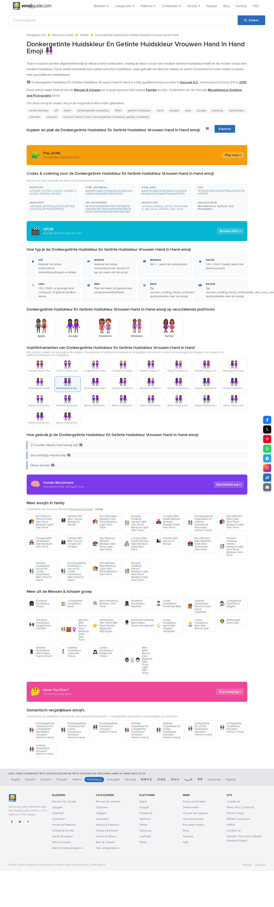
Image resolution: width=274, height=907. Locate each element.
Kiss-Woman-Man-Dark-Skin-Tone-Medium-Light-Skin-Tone (231, 521)
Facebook (145, 813)
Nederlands (94, 779)
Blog (226, 6)
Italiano (77, 779)
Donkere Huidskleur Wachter (134, 603)
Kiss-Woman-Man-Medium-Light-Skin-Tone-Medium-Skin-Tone (104, 568)
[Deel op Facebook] (267, 420)
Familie (84, 35)
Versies (193, 6)
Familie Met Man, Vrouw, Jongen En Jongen (72, 542)
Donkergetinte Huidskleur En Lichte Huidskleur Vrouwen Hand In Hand (73, 730)
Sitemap (247, 865)
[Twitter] (20, 822)
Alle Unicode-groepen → (67, 848)
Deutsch (46, 779)
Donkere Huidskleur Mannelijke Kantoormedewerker (138, 622)
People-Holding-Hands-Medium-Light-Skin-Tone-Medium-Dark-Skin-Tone (136, 571)
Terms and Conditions (240, 807)
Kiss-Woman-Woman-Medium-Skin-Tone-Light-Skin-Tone (104, 543)
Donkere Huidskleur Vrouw (39, 603)
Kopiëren (225, 129)
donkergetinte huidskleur (93, 110)
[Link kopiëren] (267, 478)
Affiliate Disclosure (238, 819)
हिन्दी (200, 779)
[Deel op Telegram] (267, 458)
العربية (188, 779)
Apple (143, 801)
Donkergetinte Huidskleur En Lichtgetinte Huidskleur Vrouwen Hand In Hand (41, 730)
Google (144, 807)
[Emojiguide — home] (32, 6)
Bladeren (101, 6)
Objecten (58, 813)
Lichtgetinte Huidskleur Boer (71, 603)
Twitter (143, 824)
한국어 (175, 779)
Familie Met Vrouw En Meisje (167, 540)
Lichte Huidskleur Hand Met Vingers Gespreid (166, 625)
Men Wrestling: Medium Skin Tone (105, 603)
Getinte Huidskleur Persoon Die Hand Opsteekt (199, 606)
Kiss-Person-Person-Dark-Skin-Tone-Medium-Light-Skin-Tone (41, 521)
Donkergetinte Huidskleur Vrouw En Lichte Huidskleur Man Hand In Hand (73, 571)
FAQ (256, 6)
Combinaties (171, 6)
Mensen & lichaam (63, 35)
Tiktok (143, 842)
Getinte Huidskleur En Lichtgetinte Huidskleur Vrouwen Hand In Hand (136, 730)
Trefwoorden (191, 807)
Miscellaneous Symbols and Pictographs (215, 207)
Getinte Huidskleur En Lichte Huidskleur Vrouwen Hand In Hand (168, 730)
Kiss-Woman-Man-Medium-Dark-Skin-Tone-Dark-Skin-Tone (200, 543)
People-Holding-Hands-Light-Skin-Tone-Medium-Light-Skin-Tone (136, 523)
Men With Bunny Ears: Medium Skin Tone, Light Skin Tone (138, 660)
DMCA (231, 824)
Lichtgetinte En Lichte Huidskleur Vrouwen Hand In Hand (200, 729)
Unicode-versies (193, 819)
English (15, 779)
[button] (53, 190)
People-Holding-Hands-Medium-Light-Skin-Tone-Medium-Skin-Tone (231, 546)
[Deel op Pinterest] (267, 439)
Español (30, 779)
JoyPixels (145, 836)
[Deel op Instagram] (267, 468)
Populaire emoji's (194, 824)
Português (113, 779)
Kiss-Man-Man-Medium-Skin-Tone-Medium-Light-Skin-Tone (105, 521)
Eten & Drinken (61, 842)
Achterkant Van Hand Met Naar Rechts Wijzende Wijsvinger (105, 625)
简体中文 (146, 779)
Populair (211, 6)
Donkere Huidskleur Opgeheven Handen (40, 624)
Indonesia (214, 779)
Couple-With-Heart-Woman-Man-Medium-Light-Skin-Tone (136, 543)
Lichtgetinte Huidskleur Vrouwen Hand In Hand (231, 727)
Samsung (145, 830)
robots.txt (260, 865)
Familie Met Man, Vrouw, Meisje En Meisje (72, 520)
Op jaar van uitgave (195, 813)
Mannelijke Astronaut (229, 621)
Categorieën (124, 6)
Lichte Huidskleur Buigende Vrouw (102, 652)
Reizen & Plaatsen (64, 824)
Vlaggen (57, 807)
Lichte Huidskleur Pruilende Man (168, 603)
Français (62, 779)
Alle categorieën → (108, 848)
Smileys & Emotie (63, 830)
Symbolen (58, 819)
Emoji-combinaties (194, 801)
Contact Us (234, 830)
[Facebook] (12, 822)
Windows (145, 819)
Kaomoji (241, 6)
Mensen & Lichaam (64, 801)
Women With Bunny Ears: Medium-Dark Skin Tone (74, 629)
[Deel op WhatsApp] (267, 449)
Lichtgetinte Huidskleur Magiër (230, 603)
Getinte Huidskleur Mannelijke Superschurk (40, 652)
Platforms (148, 6)
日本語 (161, 779)
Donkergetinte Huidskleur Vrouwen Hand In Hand (105, 727)
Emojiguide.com (36, 35)
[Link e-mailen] (267, 487)
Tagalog (230, 779)
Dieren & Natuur (62, 836)
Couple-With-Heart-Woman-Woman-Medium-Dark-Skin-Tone (168, 521)
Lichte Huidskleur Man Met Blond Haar (198, 624)
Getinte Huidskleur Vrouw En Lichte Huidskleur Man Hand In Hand (40, 571)
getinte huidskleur (139, 110)
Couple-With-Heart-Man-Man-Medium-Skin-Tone (41, 542)
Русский (130, 779)
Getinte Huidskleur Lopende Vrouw (71, 652)
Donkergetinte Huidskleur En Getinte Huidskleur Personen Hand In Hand (200, 523)
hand (160, 110)
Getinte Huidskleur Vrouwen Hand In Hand (41, 749)
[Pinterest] (28, 822)
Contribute (233, 801)
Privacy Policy (235, 813)
